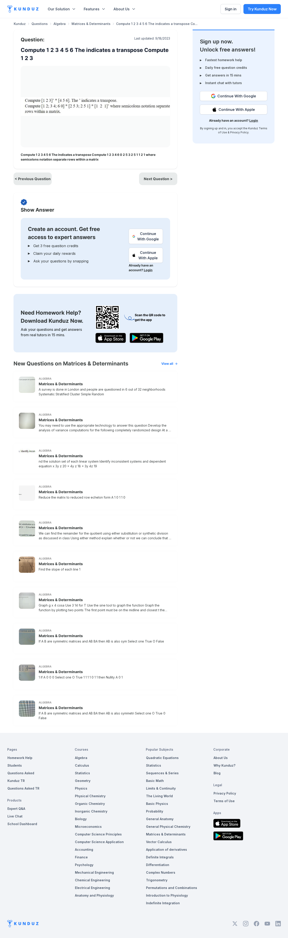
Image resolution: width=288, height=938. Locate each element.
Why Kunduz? (224, 765)
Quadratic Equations (162, 758)
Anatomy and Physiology (94, 895)
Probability (154, 811)
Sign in (230, 9)
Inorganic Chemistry (91, 811)
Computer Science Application (99, 842)
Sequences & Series (162, 773)
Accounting (84, 849)
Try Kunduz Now (262, 9)
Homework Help (19, 758)
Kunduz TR (16, 781)
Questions (40, 24)
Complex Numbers (160, 872)
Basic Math (155, 781)
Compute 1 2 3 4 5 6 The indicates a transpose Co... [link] (157, 24)
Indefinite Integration (163, 903)
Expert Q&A (16, 808)
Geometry (82, 781)
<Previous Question (33, 179)
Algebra (60, 24)
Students (14, 765)
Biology (81, 819)
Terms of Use (224, 801)
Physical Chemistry (90, 796)
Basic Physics (157, 804)
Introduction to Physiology (167, 895)
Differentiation (157, 865)
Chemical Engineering (92, 880)
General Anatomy (159, 819)
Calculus (82, 765)
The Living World (159, 796)
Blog (217, 773)
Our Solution (59, 9)
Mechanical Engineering (94, 872)
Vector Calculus (159, 842)
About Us (121, 9)
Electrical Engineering (92, 888)
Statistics (82, 773)
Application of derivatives (166, 849)
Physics (81, 788)
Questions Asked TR (23, 788)
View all (167, 363)
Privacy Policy (239, 132)
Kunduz (20, 24)
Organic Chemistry (90, 804)
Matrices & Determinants (91, 24)
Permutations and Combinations (171, 888)
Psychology (84, 865)
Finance (81, 857)
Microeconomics (88, 826)
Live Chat (14, 816)
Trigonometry (156, 880)
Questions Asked (20, 773)
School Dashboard (22, 824)
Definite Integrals (160, 857)
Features (91, 9)
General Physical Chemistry (168, 826)
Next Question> (158, 179)
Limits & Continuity (161, 788)
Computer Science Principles (98, 834)
